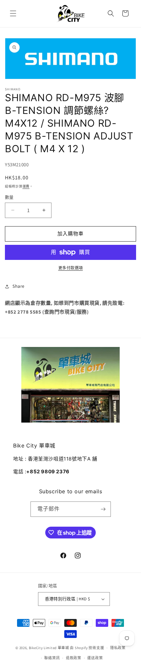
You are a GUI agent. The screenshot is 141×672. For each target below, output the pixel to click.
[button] (13, 13)
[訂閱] (103, 509)
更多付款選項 (70, 267)
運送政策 (95, 658)
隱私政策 (118, 647)
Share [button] (18, 286)
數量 (9, 197)
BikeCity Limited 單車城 (49, 647)
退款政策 (73, 658)
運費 (26, 186)
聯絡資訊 (52, 658)
